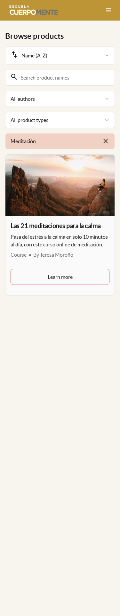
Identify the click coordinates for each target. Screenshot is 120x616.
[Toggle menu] (108, 10)
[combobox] (60, 55)
